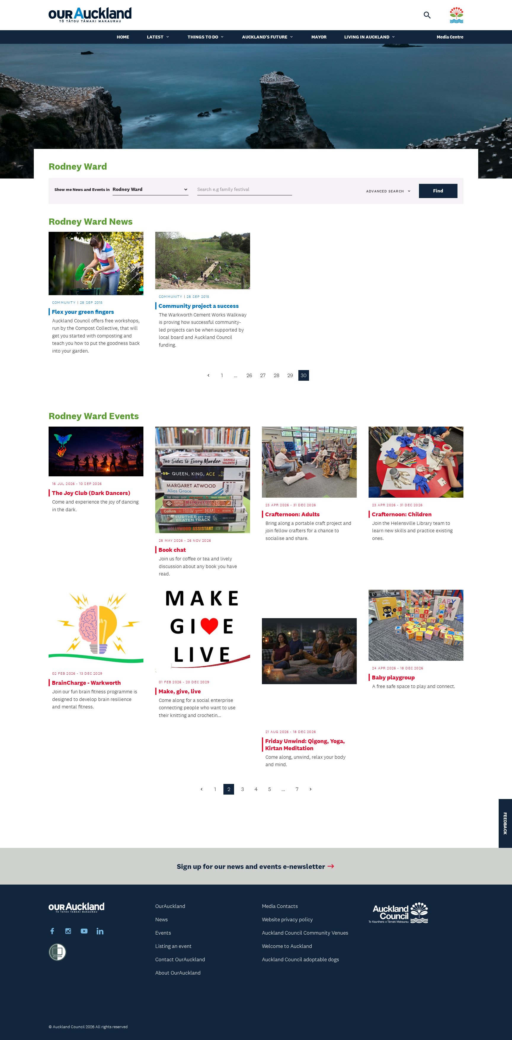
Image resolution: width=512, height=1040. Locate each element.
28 (276, 375)
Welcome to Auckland (287, 946)
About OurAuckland (178, 973)
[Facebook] (52, 932)
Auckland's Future (264, 37)
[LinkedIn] (100, 932)
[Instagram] (68, 932)
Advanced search (385, 191)
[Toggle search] (427, 15)
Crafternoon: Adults (292, 514)
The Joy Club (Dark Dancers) (91, 492)
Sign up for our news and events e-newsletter (251, 866)
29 (290, 375)
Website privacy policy (287, 919)
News (161, 919)
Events (163, 933)
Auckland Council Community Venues (305, 933)
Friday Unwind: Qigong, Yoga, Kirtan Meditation (305, 744)
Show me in (82, 189)
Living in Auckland (366, 37)
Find (438, 191)
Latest (155, 37)
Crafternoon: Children (402, 514)
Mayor (319, 37)
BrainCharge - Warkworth (86, 682)
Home (123, 37)
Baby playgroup (393, 677)
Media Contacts (280, 906)
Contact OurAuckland (180, 959)
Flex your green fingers (83, 311)
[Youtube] (84, 932)
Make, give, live (180, 691)
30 (304, 375)
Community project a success (199, 305)
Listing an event (173, 946)
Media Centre (450, 37)
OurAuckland (170, 906)
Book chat (172, 549)
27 (262, 375)
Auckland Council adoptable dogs (300, 959)
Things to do (203, 37)
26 (249, 375)
